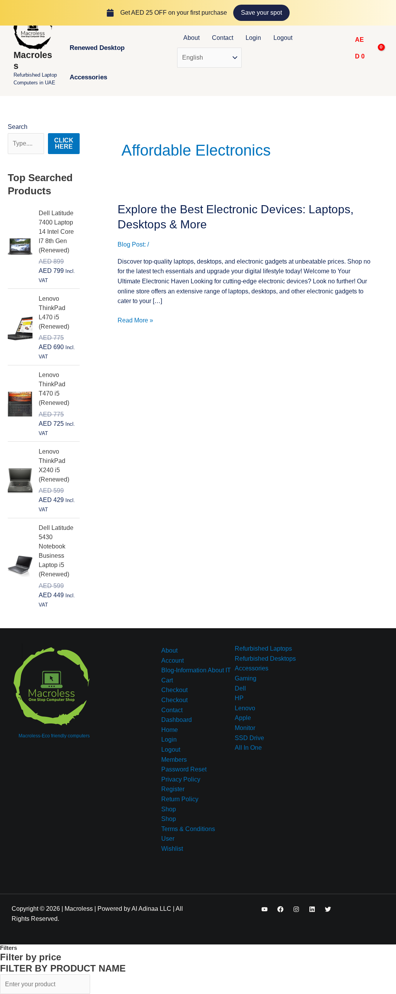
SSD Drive (249, 738)
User (167, 838)
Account (172, 660)
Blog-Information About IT (196, 670)
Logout (282, 37)
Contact (222, 37)
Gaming (245, 678)
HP (239, 698)
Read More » (135, 319)
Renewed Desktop (97, 47)
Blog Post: (132, 244)
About (191, 37)
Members (174, 759)
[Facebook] (280, 909)
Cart (167, 680)
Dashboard (176, 719)
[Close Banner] (388, 12)
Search (17, 126)
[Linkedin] (312, 909)
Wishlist (172, 848)
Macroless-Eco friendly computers (54, 736)
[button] (340, 48)
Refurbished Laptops (263, 648)
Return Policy (179, 799)
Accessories (88, 77)
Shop (168, 809)
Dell (240, 688)
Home (169, 730)
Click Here (63, 143)
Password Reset (184, 769)
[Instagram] (296, 909)
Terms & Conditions (188, 829)
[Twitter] (328, 909)
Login (253, 37)
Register (172, 789)
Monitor (245, 728)
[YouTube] (264, 909)
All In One (248, 747)
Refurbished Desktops (265, 658)
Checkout (174, 690)
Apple (243, 718)
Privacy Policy (180, 779)
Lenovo (245, 708)
